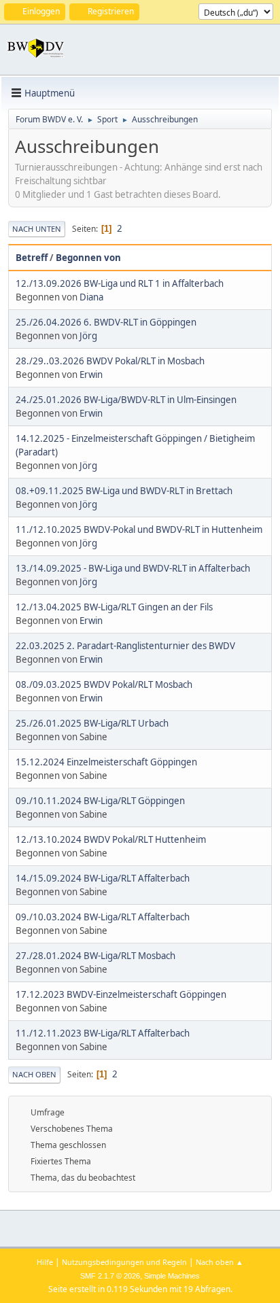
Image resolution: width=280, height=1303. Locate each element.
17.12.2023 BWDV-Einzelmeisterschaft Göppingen (121, 994)
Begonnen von (88, 257)
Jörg (88, 336)
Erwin (91, 374)
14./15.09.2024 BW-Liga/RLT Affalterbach (103, 878)
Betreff (32, 257)
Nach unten (36, 229)
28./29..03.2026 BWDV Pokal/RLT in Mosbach (110, 361)
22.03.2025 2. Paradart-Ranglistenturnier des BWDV (125, 646)
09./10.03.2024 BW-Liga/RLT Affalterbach (103, 917)
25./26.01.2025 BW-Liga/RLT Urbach (92, 723)
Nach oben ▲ (219, 1262)
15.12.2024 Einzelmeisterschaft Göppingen (106, 762)
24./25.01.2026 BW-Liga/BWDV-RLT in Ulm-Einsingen (126, 400)
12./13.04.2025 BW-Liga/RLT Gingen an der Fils (114, 607)
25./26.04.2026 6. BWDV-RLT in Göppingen (106, 322)
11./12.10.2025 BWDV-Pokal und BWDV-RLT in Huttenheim (139, 529)
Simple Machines (172, 1276)
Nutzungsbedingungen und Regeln (124, 1262)
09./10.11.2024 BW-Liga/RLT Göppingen (100, 801)
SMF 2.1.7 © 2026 (110, 1276)
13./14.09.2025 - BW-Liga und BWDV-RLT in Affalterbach (133, 568)
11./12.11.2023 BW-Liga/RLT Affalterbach (103, 1033)
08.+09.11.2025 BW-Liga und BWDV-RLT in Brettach (124, 491)
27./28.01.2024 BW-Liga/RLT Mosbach (95, 956)
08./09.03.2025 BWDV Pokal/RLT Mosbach (104, 684)
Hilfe (45, 1262)
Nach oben (34, 1074)
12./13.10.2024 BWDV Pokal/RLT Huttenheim (111, 839)
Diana (91, 297)
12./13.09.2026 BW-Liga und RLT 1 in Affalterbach (120, 283)
